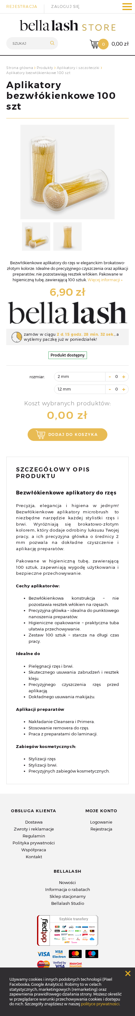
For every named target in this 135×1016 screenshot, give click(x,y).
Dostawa (34, 822)
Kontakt (34, 856)
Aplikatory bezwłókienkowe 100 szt (61, 95)
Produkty (45, 68)
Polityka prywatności (34, 842)
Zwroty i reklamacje (34, 828)
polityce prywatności (100, 1004)
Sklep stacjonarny (68, 896)
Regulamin (34, 835)
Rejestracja (21, 6)
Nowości (67, 882)
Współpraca (33, 849)
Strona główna (19, 68)
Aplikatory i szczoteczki (78, 68)
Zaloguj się (65, 6)
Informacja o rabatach (67, 889)
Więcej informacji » (105, 279)
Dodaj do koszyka (69, 434)
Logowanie (101, 822)
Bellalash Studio (67, 903)
